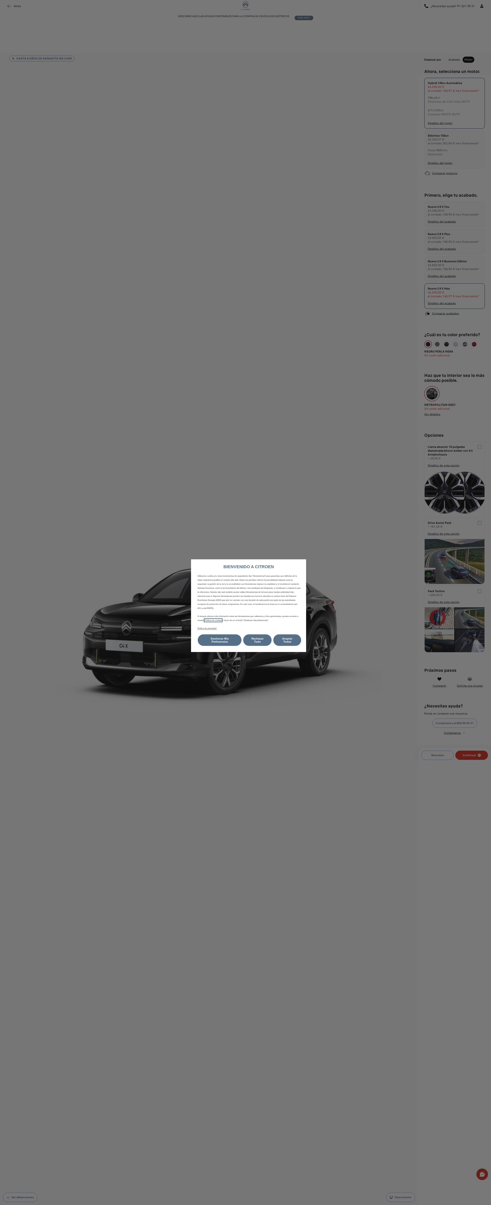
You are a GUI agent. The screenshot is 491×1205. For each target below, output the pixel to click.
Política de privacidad (207, 628)
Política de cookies (213, 620)
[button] (219, 640)
